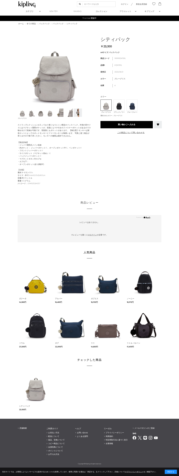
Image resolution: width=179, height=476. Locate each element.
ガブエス (94, 299)
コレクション (101, 11)
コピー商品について (56, 443)
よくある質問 (82, 436)
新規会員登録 (141, 4)
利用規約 (109, 436)
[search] (80, 4)
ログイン (124, 4)
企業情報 (109, 443)
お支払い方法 (53, 433)
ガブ (57, 343)
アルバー (58, 299)
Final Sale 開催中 (90, 18)
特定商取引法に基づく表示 (117, 440)
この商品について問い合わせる (131, 133)
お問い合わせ (82, 433)
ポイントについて (55, 451)
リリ (93, 343)
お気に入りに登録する (158, 124)
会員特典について (55, 447)
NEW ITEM (53, 11)
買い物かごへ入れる (126, 125)
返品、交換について (56, 440)
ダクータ (22, 299)
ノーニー (130, 299)
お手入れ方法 (53, 454)
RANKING (77, 11)
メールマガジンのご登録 (144, 428)
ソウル (22, 343)
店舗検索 (23, 428)
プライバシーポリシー (115, 433)
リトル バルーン (133, 343)
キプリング (149, 11)
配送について (53, 436)
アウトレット (125, 11)
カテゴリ (29, 11)
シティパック (24, 406)
